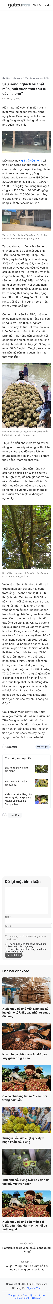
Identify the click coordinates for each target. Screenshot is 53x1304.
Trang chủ (13, 1295)
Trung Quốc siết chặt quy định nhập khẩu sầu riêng (23, 1140)
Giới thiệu (37, 5)
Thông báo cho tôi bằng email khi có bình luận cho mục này (25, 945)
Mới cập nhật (21, 1297)
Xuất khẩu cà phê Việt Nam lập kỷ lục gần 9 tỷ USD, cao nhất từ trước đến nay (26, 1012)
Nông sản (17, 78)
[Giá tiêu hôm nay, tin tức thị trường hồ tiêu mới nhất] (19, 5)
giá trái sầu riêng (31, 160)
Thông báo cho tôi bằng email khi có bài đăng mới (25, 950)
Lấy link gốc (42, 747)
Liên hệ (47, 5)
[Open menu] (4, 5)
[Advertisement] (26, 41)
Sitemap (36, 1297)
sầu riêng (15, 815)
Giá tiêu (6, 78)
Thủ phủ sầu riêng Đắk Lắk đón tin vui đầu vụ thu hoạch (25, 1181)
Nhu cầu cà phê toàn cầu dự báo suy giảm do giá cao (24, 1056)
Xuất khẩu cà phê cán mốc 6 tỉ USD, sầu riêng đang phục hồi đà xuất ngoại (24, 1225)
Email (9, 926)
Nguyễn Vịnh (34, 1288)
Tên (8, 916)
